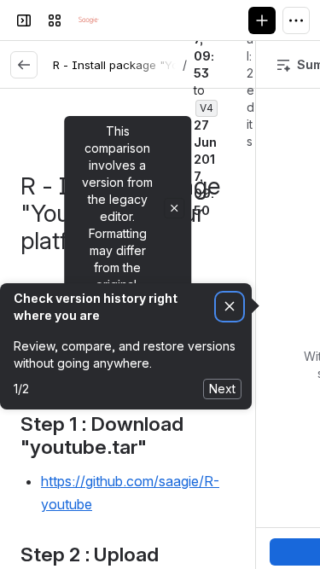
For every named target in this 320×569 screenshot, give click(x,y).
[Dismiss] (229, 306)
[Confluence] (88, 20)
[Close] (174, 208)
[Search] (123, 20)
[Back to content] (24, 64)
